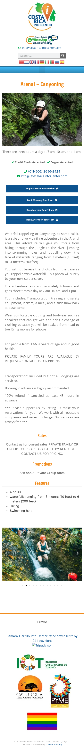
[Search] (63, 55)
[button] (42, 69)
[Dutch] (26, 62)
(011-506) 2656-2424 (44, 171)
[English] (31, 62)
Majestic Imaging (54, 744)
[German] (42, 62)
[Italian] (47, 62)
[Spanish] (62, 62)
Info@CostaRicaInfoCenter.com (44, 176)
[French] (36, 62)
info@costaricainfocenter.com (41, 48)
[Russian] (57, 62)
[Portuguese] (52, 62)
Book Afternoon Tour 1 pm (41, 219)
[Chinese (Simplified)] (21, 62)
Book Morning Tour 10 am (41, 210)
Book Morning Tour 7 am (41, 200)
